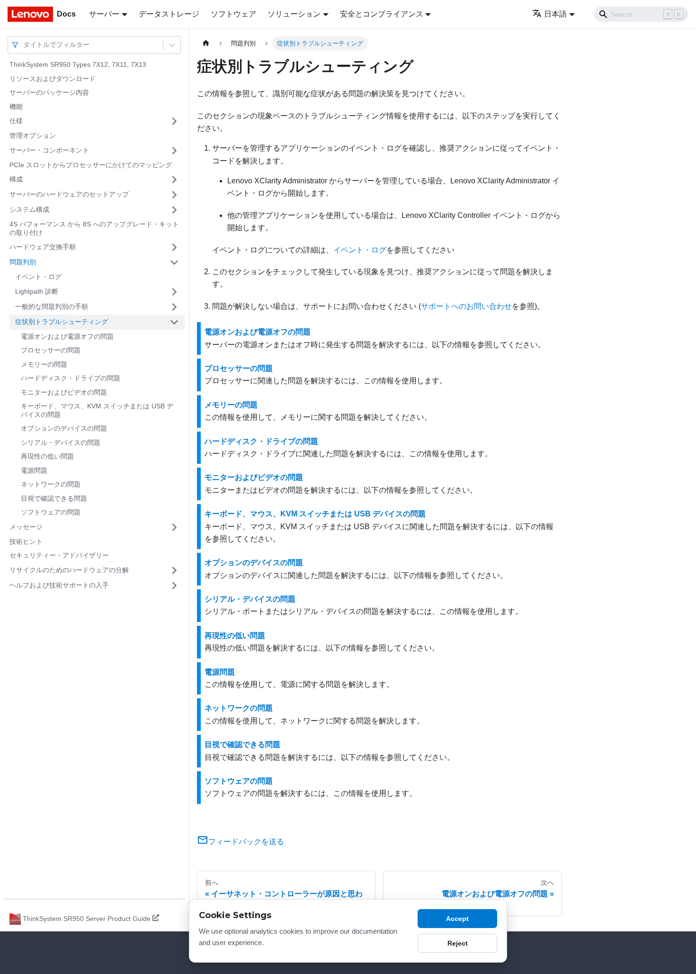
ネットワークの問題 (50, 484)
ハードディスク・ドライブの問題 (70, 378)
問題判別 (22, 262)
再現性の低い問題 (47, 456)
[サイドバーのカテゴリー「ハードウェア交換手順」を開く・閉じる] (174, 247)
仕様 (16, 121)
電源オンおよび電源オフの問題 (67, 336)
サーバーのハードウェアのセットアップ (69, 194)
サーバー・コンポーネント (49, 150)
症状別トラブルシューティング (61, 321)
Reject (457, 943)
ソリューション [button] (294, 14)
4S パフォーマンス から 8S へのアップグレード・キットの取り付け (94, 228)
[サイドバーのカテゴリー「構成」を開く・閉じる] (174, 179)
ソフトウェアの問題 (50, 512)
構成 (16, 179)
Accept (457, 918)
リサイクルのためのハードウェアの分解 (69, 570)
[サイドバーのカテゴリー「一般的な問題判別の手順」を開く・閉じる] (174, 307)
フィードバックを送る (246, 842)
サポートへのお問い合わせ (466, 306)
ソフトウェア (233, 14)
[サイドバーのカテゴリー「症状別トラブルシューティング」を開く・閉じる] (174, 322)
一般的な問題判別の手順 (51, 306)
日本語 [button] (555, 14)
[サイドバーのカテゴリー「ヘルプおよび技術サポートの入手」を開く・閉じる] (174, 585)
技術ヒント (26, 541)
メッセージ (26, 527)
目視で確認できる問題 (54, 498)
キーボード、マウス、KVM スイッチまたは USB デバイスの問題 (97, 410)
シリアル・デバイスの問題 (60, 442)
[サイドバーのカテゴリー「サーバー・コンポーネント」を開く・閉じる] (174, 150)
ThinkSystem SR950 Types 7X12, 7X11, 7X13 (77, 64)
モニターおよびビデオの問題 (64, 392)
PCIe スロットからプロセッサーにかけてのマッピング (90, 165)
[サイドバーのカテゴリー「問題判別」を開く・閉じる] (174, 262)
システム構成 (29, 209)
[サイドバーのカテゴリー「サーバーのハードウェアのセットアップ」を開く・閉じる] (174, 194)
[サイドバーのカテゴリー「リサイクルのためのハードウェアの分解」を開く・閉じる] (174, 570)
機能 (16, 106)
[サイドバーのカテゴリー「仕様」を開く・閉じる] (174, 121)
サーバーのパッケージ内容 (49, 92)
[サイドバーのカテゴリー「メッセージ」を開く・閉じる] (174, 527)
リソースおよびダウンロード (52, 78)
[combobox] (24, 44)
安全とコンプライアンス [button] (381, 14)
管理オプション (32, 135)
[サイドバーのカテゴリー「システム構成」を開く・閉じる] (174, 209)
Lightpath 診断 (36, 291)
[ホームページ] (206, 43)
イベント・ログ (38, 276)
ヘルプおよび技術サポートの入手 (59, 585)
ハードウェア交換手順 (42, 247)
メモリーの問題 (44, 364)
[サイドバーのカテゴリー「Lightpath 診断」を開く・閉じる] (174, 291)
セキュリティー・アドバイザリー (59, 555)
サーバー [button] (104, 14)
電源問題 (34, 470)
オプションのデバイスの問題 (64, 428)
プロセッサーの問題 (50, 350)
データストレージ (169, 14)
